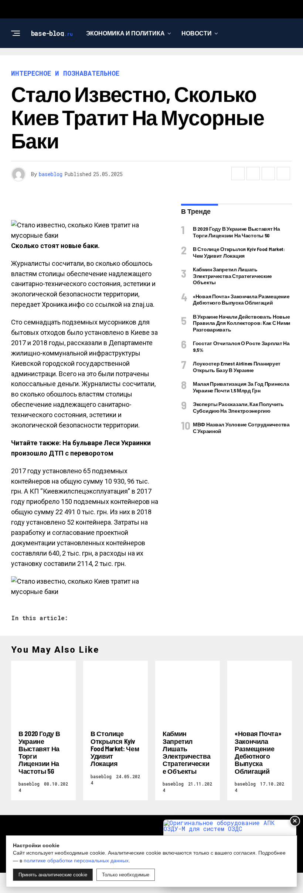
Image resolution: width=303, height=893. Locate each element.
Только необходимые (125, 874)
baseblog (50, 174)
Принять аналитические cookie (52, 874)
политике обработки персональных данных (76, 860)
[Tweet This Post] (253, 173)
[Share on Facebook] (238, 173)
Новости (196, 33)
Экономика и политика (125, 33)
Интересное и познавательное (148, 63)
